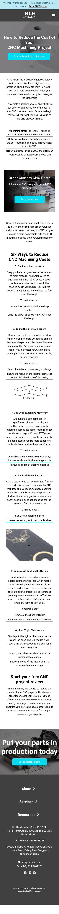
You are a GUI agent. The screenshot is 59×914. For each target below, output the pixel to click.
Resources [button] (27, 815)
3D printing (31, 97)
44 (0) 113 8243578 (31, 866)
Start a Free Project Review (29, 56)
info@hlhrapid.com (31, 862)
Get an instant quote (30, 761)
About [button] (27, 789)
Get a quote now (29, 199)
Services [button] (26, 802)
